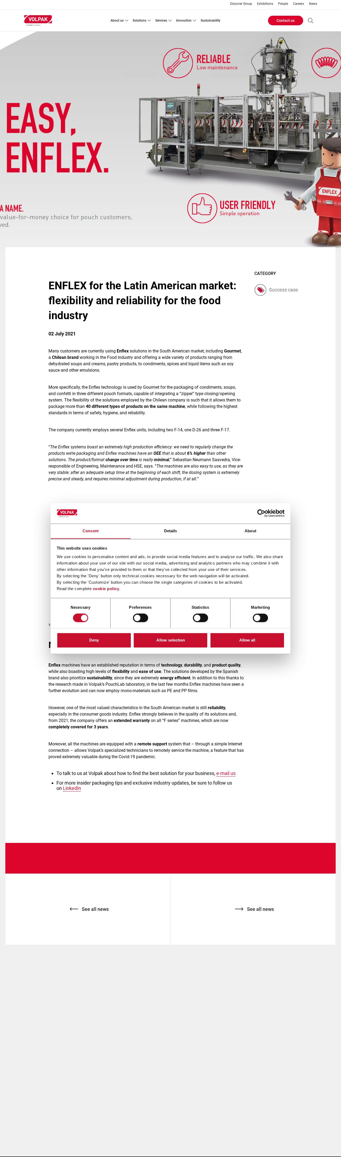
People (283, 4)
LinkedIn (72, 788)
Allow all (247, 640)
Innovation (184, 20)
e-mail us (226, 773)
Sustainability (210, 20)
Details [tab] (170, 531)
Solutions (139, 20)
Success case (283, 290)
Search (310, 20)
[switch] (140, 618)
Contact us (286, 20)
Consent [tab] (91, 531)
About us (117, 20)
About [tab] (250, 531)
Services (161, 20)
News (313, 4)
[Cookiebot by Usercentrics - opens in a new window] (261, 513)
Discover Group (241, 4)
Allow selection (170, 640)
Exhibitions (265, 4)
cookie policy (106, 588)
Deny (94, 640)
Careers (298, 4)
